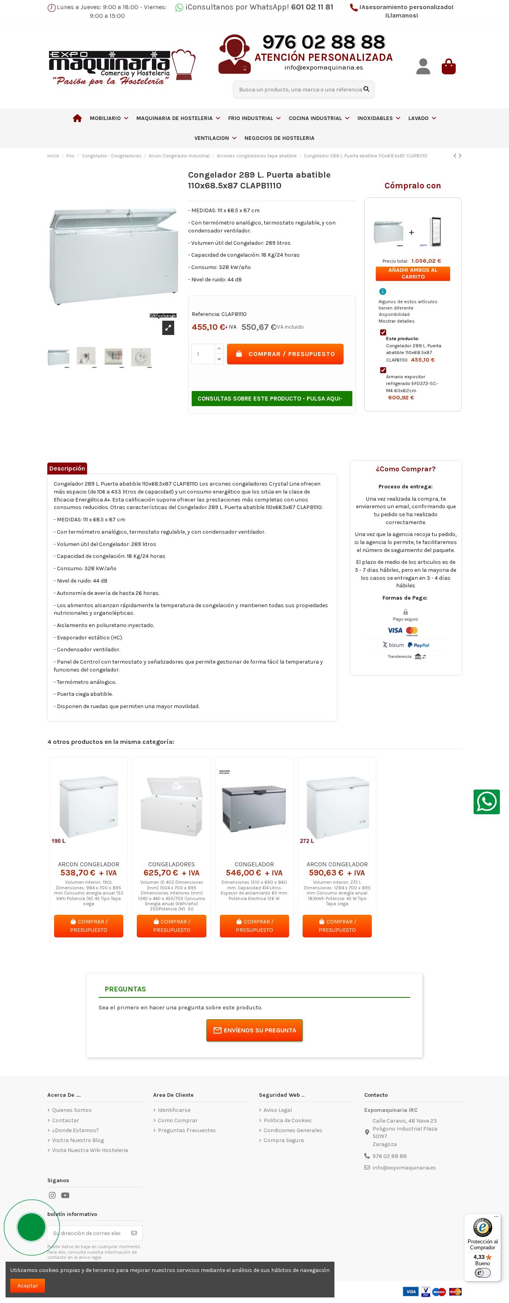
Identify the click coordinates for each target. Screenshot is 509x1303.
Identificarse (174, 1110)
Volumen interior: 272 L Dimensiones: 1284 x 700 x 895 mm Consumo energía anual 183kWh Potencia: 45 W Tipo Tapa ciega (337, 893)
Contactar (65, 1120)
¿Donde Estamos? (75, 1130)
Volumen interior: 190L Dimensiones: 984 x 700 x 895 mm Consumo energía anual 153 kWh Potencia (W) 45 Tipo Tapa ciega (88, 893)
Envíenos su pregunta (260, 1030)
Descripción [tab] (67, 468)
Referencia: (206, 314)
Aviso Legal (278, 1110)
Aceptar (27, 1285)
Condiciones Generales (293, 1130)
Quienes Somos (72, 1110)
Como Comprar (178, 1120)
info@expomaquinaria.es (404, 1167)
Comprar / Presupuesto (292, 354)
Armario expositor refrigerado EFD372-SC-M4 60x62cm (412, 383)
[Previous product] (455, 156)
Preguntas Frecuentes (187, 1130)
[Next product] (460, 156)
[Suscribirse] (134, 1233)
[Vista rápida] (100, 853)
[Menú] (496, 1218)
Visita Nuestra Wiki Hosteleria (90, 1150)
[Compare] (88, 853)
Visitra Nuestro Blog (78, 1140)
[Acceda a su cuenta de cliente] (423, 66)
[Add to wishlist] (77, 853)
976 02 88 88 (390, 1156)
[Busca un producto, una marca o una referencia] (366, 90)
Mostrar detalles (397, 321)
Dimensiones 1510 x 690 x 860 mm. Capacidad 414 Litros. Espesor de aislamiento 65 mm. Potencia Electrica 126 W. (254, 890)
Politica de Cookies (288, 1120)
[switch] (483, 1273)
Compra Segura (284, 1140)
